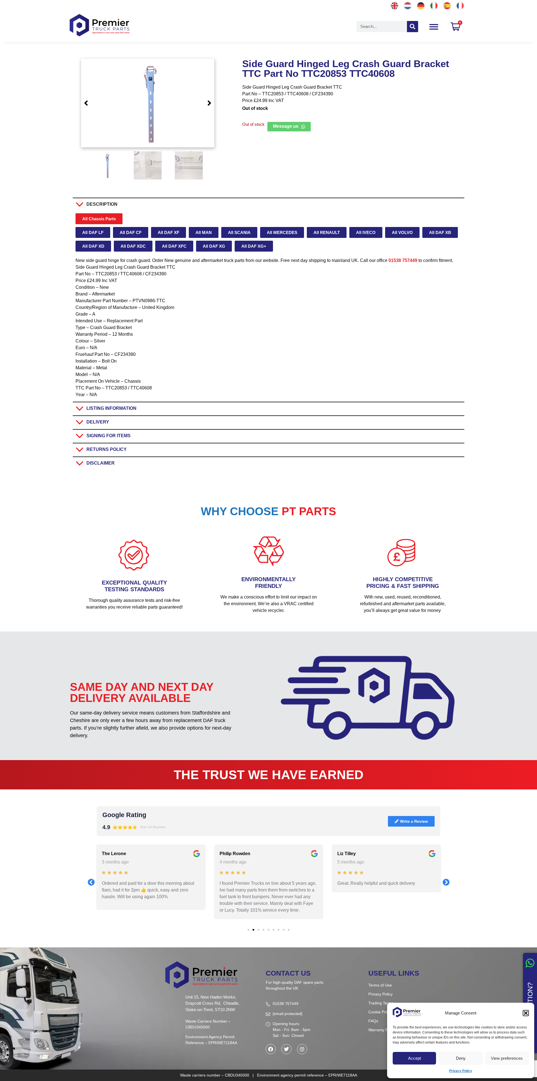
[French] (460, 5)
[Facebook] (271, 1049)
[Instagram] (302, 1049)
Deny (461, 1058)
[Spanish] (447, 5)
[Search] (412, 26)
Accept (414, 1058)
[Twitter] (286, 1049)
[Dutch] (408, 5)
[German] (421, 5)
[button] (526, 1013)
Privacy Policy (460, 1071)
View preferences (507, 1058)
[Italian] (434, 5)
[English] (395, 5)
